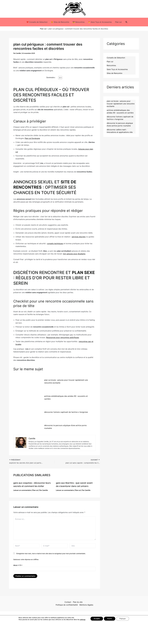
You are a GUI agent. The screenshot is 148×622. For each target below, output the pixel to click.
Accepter (97, 619)
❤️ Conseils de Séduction (36, 22)
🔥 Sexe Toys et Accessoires (100, 22)
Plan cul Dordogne (32, 138)
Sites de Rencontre (114, 73)
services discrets (78, 237)
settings (82, 620)
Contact (68, 602)
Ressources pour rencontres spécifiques (62, 337)
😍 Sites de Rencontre (60, 22)
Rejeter (109, 619)
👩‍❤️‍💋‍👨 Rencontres (79, 22)
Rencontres (111, 65)
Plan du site (77, 602)
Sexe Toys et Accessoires (117, 69)
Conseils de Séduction (116, 58)
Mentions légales (86, 605)
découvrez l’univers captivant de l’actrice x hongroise (66, 412)
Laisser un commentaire (22, 490)
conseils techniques (55, 243)
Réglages (122, 619)
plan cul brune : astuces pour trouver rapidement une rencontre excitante (120, 103)
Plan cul (118, 22)
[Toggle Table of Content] (59, 78)
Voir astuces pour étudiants (74, 254)
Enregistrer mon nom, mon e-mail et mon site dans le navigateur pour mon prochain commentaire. (51, 553)
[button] (126, 22)
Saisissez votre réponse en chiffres (26, 559)
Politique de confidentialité (67, 605)
